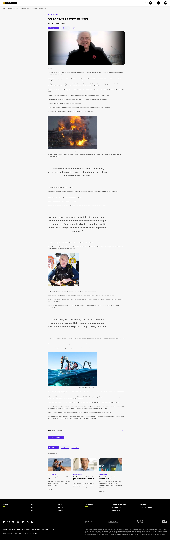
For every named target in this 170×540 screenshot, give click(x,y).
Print (76, 28)
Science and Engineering (146, 507)
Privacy (18, 529)
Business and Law (116, 507)
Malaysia (60, 504)
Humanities (143, 504)
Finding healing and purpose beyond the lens (58, 477)
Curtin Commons (53, 14)
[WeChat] (28, 522)
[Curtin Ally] (113, 521)
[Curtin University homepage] (10, 3)
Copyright (5, 529)
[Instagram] (8, 522)
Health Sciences (116, 510)
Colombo (32, 507)
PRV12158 (36, 533)
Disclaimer (12, 529)
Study (146, 3)
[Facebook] (4, 522)
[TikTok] (32, 522)
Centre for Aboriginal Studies (119, 504)
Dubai (31, 510)
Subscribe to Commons (56, 437)
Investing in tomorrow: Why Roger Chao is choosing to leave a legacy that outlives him (84, 478)
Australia (32, 504)
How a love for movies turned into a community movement (108, 477)
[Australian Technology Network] (140, 521)
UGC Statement (26, 529)
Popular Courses (36, 529)
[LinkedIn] (18, 522)
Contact (52, 529)
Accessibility (45, 529)
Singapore (60, 510)
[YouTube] (13, 522)
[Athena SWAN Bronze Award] (88, 521)
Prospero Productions (67, 292)
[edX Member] (164, 521)
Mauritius (60, 507)
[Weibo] (23, 522)
